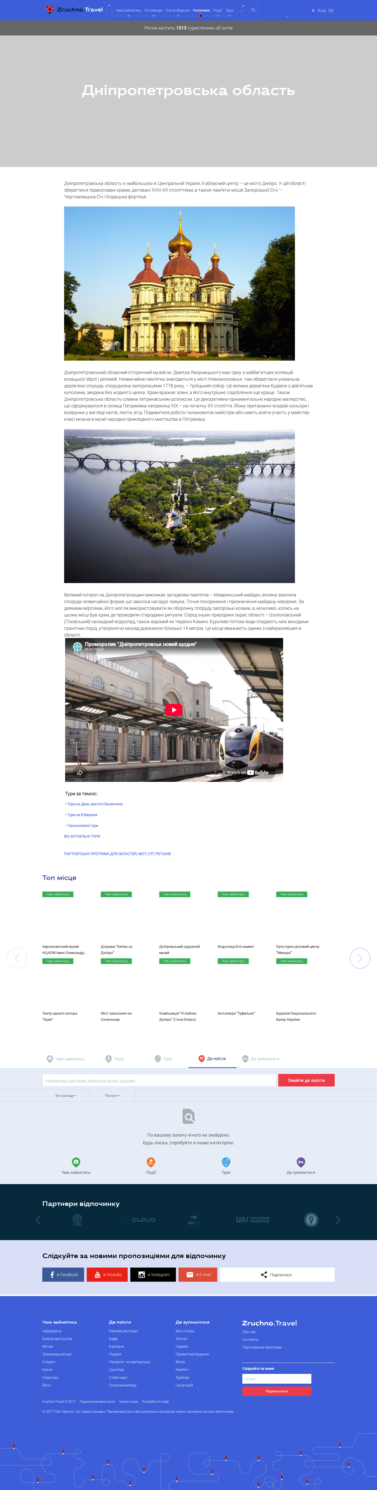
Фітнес (47, 1346)
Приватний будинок (192, 1354)
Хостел (181, 1338)
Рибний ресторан (123, 1330)
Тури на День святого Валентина (95, 803)
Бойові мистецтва (57, 1338)
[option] (188, 94)
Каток (47, 1369)
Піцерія (115, 1354)
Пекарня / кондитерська (129, 1361)
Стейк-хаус (118, 1377)
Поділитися (280, 1274)
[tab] (66, 1059)
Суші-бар (116, 1369)
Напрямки (201, 10)
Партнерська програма (262, 1347)
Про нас (249, 1331)
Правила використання (97, 1401)
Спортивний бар (122, 1385)
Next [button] (360, 958)
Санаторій (184, 1385)
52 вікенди (153, 10)
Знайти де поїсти (306, 1080)
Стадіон (48, 1361)
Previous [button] (17, 958)
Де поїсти (120, 1322)
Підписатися (277, 1391)
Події (217, 10)
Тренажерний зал (57, 1354)
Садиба (182, 1346)
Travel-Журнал (177, 10)
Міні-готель (185, 1330)
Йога (46, 1385)
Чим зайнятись (59, 1322)
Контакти (250, 1339)
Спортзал (50, 1377)
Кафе (113, 1338)
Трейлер (182, 1377)
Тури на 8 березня (82, 814)
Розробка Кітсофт (155, 1401)
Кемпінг (182, 1369)
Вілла (180, 1361)
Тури (229, 10)
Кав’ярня (116, 1346)
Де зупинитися (193, 1322)
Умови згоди (128, 1401)
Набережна (52, 1330)
